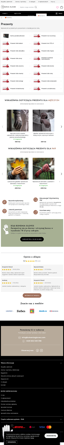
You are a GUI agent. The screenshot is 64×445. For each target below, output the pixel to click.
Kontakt (3, 385)
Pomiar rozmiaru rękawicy (9, 404)
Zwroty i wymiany (20, 2)
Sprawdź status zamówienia (9, 413)
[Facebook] (37, 350)
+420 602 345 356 (34, 341)
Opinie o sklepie (32, 256)
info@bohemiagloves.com (33, 337)
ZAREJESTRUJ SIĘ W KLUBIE (32, 239)
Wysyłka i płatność (6, 2)
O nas (3, 395)
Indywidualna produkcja (8, 401)
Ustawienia (12, 442)
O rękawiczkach (43, 2)
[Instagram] (41, 350)
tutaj (32, 438)
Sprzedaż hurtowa (6, 407)
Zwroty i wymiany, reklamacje (10, 370)
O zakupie (32, 2)
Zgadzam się (51, 436)
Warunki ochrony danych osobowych (12, 376)
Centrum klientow (6, 410)
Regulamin (4, 373)
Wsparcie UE (4, 379)
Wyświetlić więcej (32, 295)
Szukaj (35, 7)
